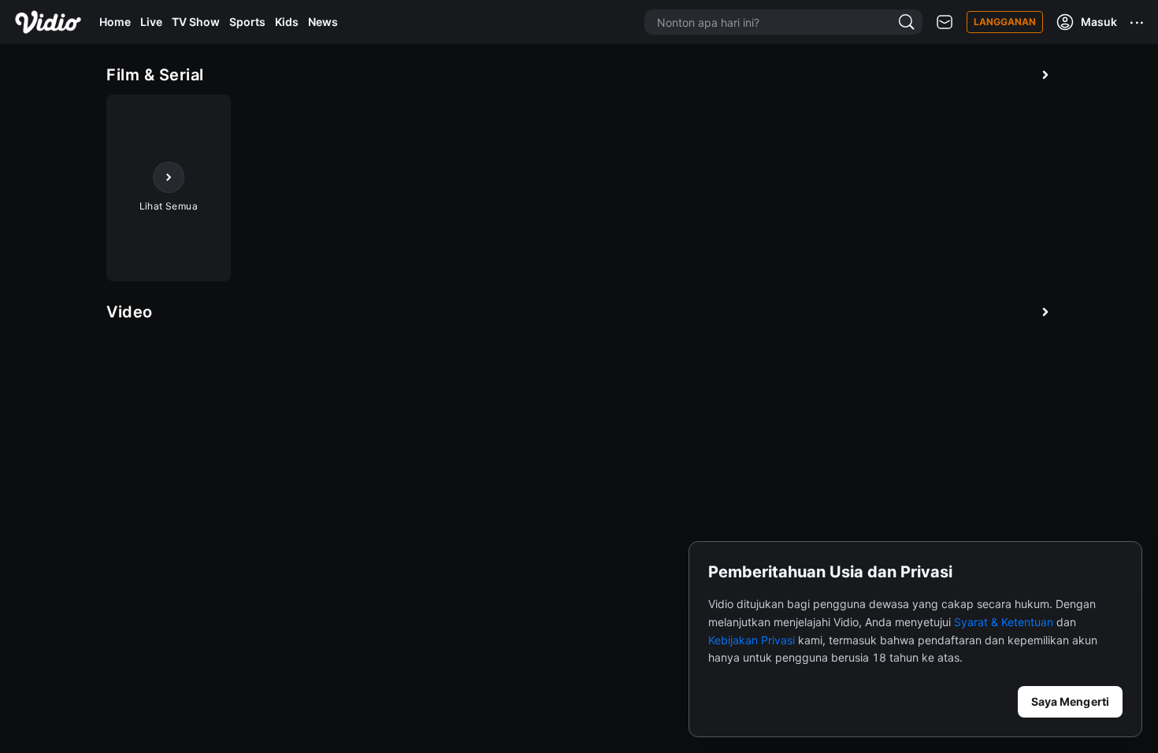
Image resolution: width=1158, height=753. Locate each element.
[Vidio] (48, 22)
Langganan (1005, 22)
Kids (287, 21)
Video (129, 311)
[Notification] (944, 22)
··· (1137, 22)
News (323, 21)
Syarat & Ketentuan (1003, 622)
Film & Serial (155, 74)
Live (151, 21)
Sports (247, 21)
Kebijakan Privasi (751, 640)
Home (115, 21)
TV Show (196, 21)
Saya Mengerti (1070, 701)
